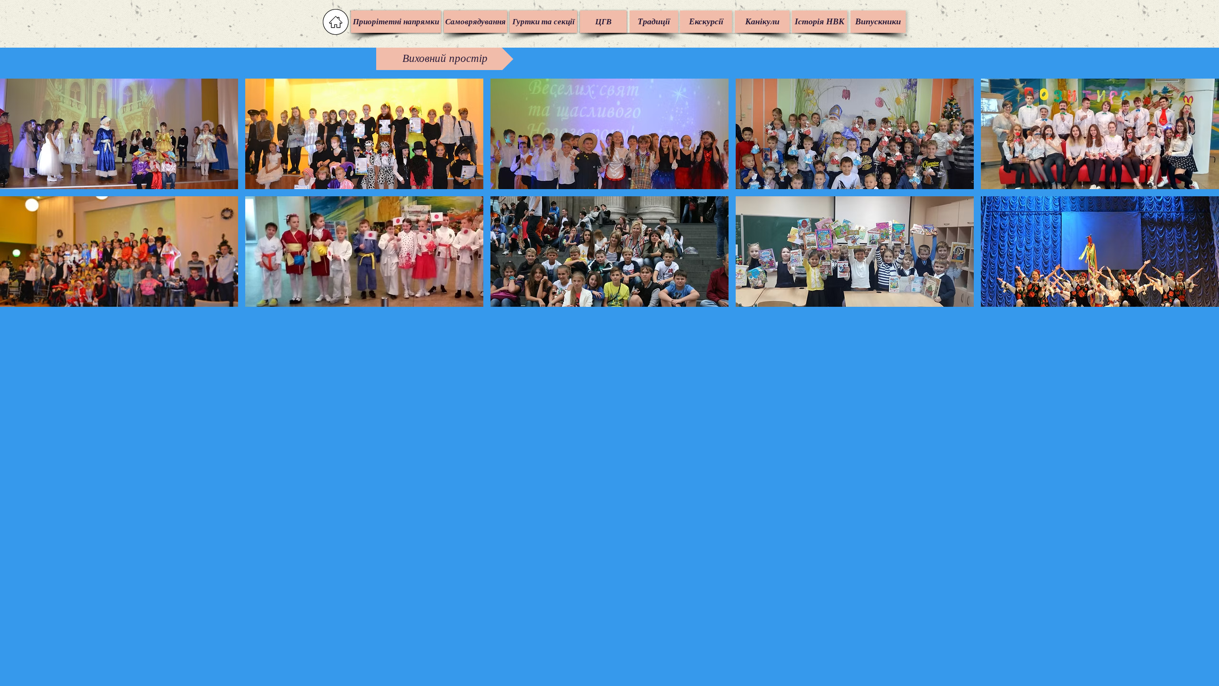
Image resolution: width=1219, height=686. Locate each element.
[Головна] (336, 22)
